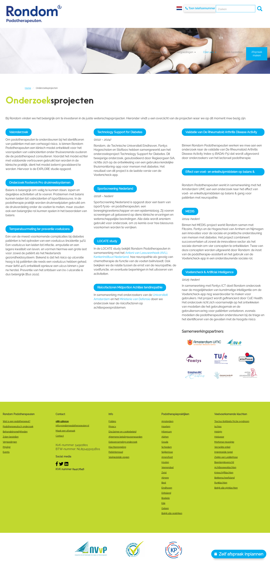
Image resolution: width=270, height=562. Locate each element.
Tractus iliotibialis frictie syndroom (231, 421)
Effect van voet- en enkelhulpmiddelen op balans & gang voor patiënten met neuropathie (220, 172)
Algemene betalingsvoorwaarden (125, 437)
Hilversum (166, 431)
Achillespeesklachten (225, 467)
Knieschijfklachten (223, 472)
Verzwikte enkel (222, 447)
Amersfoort (167, 457)
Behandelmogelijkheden (15, 431)
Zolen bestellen (233, 52)
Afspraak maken (256, 53)
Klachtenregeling (117, 447)
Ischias (218, 426)
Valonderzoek (18, 132)
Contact (60, 436)
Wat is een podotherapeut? (16, 421)
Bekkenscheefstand (224, 477)
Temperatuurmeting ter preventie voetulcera (39, 229)
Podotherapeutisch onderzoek (18, 426)
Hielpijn (218, 431)
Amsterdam (167, 421)
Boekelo (165, 498)
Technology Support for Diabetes (119, 132)
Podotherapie (112, 52)
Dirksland (166, 493)
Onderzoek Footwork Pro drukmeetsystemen (39, 182)
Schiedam (166, 447)
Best (163, 482)
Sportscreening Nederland (115, 188)
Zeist (164, 472)
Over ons (209, 52)
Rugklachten (220, 482)
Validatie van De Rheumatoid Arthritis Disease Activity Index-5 (221, 133)
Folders (112, 421)
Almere (165, 477)
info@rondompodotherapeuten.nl (72, 425)
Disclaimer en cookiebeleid (122, 431)
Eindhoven (166, 488)
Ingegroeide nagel (223, 452)
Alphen (165, 437)
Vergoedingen (185, 52)
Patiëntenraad (116, 452)
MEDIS (190, 211)
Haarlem (165, 426)
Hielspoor (219, 437)
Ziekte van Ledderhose (226, 457)
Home (28, 88)
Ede (163, 503)
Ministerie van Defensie (135, 299)
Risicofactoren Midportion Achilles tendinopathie (129, 287)
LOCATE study (107, 241)
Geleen (165, 508)
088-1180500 (62, 421)
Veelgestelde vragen (119, 457)
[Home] (34, 14)
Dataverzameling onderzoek (123, 442)
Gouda (164, 442)
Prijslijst (6, 447)
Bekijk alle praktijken (171, 513)
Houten (165, 462)
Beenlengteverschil (224, 462)
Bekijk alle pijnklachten (226, 488)
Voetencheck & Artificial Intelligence (209, 272)
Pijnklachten (159, 52)
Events (6, 452)
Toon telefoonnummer (202, 8)
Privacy (112, 426)
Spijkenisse (167, 452)
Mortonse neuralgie (224, 442)
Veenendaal (167, 467)
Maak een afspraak (65, 430)
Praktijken (136, 52)
